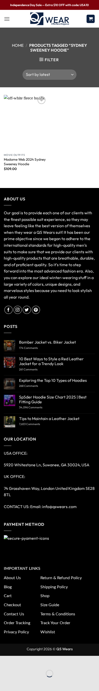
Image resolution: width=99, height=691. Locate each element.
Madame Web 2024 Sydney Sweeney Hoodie (25, 161)
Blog (8, 587)
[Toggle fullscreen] (20, 661)
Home (18, 45)
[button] (7, 19)
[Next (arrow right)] (20, 682)
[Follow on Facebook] (8, 310)
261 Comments (33, 369)
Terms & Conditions (57, 614)
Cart (8, 596)
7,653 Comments (35, 424)
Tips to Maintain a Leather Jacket (49, 418)
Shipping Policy (54, 587)
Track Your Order (55, 623)
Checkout (12, 605)
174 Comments (33, 348)
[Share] (34, 661)
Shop (45, 596)
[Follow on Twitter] (27, 310)
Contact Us (14, 614)
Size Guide (49, 605)
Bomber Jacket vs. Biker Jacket (47, 342)
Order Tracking (17, 623)
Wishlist (47, 632)
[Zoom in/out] (5, 661)
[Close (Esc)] (49, 661)
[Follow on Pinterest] (36, 310)
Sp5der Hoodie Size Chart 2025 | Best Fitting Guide (53, 399)
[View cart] (91, 19)
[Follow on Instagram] (17, 310)
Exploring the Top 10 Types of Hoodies (53, 380)
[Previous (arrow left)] (5, 682)
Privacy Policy (16, 632)
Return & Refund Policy (61, 578)
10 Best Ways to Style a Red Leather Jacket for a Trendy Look (51, 361)
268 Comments (34, 386)
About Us (12, 578)
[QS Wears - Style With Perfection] (49, 18)
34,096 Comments (35, 407)
